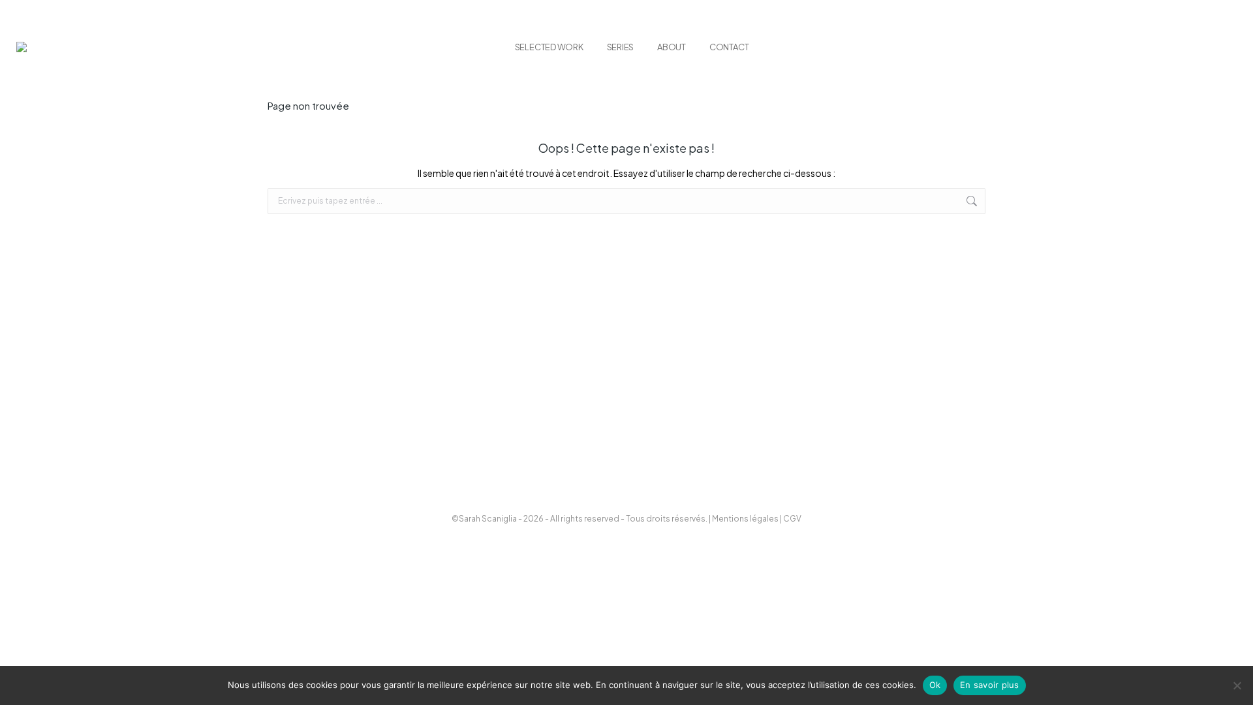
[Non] (1236, 685)
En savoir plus (989, 685)
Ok (935, 685)
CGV (792, 519)
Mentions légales (745, 519)
